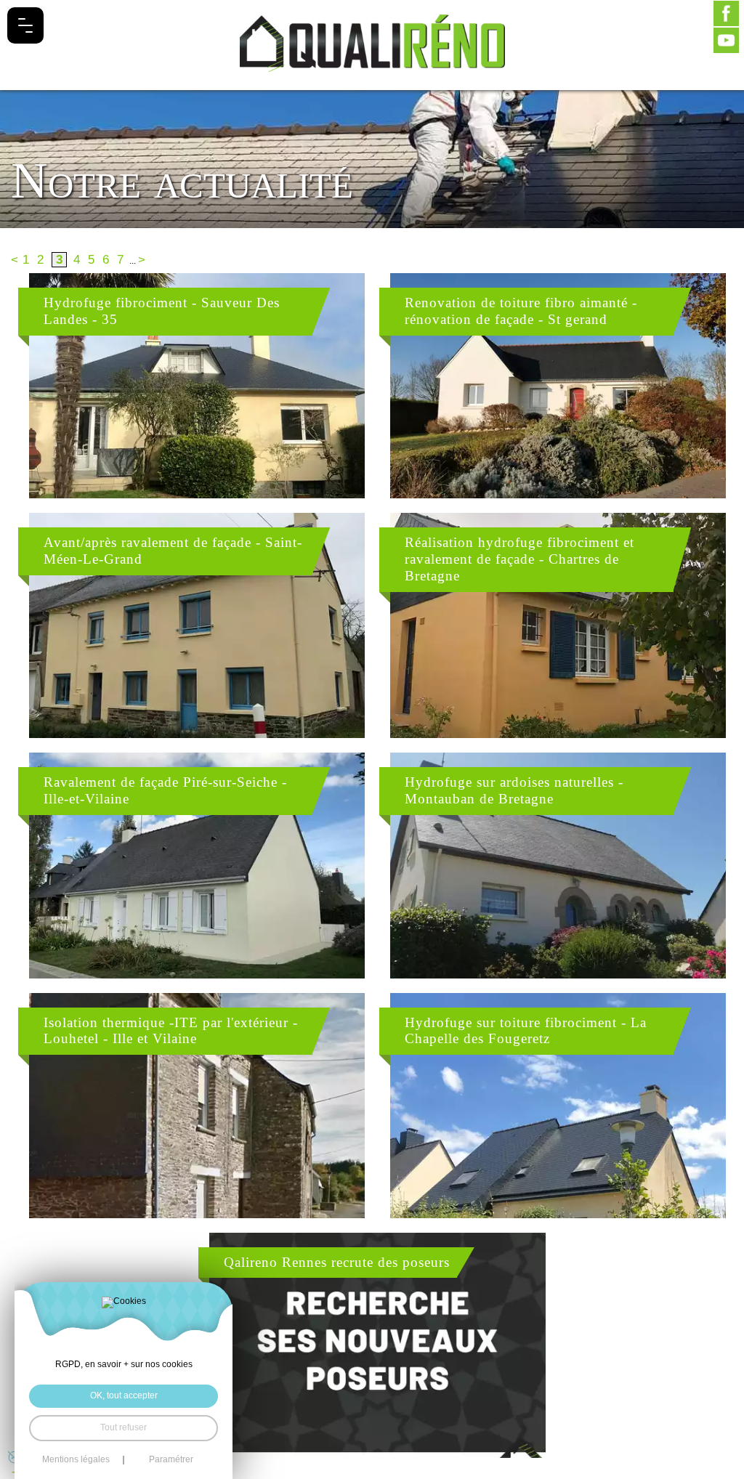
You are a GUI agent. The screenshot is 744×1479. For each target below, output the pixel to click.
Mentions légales (76, 1460)
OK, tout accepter (124, 1395)
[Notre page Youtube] (726, 40)
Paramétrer (171, 1460)
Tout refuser (123, 1427)
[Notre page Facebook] (726, 13)
